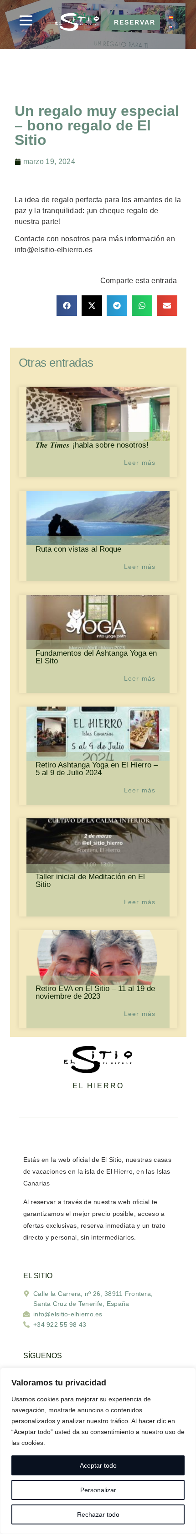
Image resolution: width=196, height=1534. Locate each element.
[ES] (170, 17)
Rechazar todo (98, 1514)
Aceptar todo (98, 1465)
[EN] (170, 27)
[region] (98, 1451)
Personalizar (98, 1490)
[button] (67, 305)
